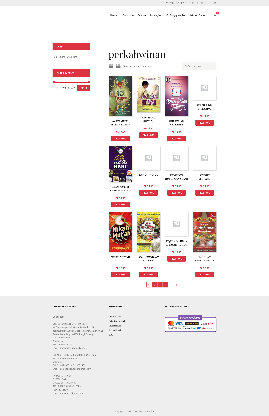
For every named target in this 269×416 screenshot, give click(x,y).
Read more (120, 138)
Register (182, 2)
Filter (84, 88)
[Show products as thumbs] (111, 66)
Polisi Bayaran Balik (117, 321)
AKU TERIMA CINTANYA (177, 123)
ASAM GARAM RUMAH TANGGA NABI (120, 190)
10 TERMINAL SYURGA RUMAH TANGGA (120, 125)
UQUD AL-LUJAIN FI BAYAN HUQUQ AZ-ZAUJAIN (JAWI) (176, 245)
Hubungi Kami (115, 330)
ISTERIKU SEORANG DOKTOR (205, 179)
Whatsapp (170, 2)
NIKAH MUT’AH (120, 257)
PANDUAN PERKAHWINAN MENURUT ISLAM (204, 260)
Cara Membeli (115, 325)
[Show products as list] (118, 66)
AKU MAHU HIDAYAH (149, 119)
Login (192, 2)
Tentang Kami (115, 316)
